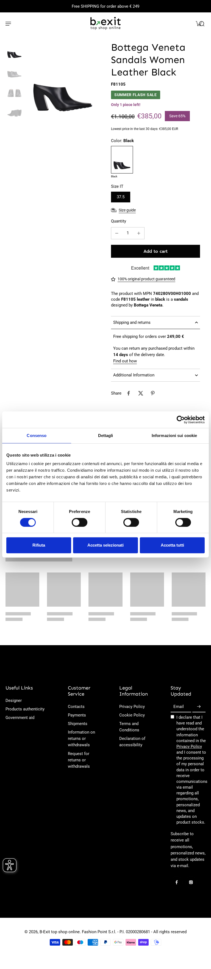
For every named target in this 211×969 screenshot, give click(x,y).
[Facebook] (177, 882)
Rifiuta (38, 545)
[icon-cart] (198, 23)
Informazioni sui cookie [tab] (174, 435)
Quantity (118, 221)
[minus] (116, 233)
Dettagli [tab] (105, 435)
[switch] (79, 522)
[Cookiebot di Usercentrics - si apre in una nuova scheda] (181, 420)
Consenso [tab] (36, 435)
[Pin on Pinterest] (153, 393)
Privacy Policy (132, 706)
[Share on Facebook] (129, 393)
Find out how (125, 361)
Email (178, 706)
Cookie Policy (132, 715)
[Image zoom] (63, 78)
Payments (77, 715)
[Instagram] (191, 882)
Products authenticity (25, 709)
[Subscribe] (199, 706)
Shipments (77, 723)
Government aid (19, 717)
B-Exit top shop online (60, 931)
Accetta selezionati (105, 545)
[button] (155, 251)
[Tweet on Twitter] (141, 393)
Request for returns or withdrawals (79, 760)
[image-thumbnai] (14, 50)
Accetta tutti (172, 545)
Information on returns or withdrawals (81, 738)
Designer (13, 700)
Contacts (76, 706)
